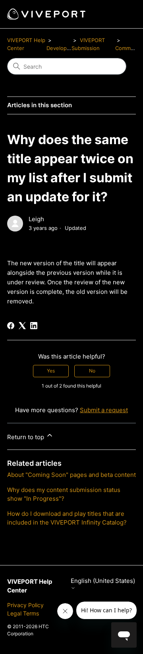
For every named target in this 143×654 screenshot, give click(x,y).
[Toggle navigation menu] (122, 14)
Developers (60, 48)
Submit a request (104, 410)
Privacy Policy (25, 605)
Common (126, 48)
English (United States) (103, 581)
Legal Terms (23, 613)
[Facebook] (10, 325)
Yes (51, 371)
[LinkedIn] (33, 325)
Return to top (26, 437)
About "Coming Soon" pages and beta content (71, 474)
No (92, 371)
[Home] (46, 14)
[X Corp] (22, 325)
